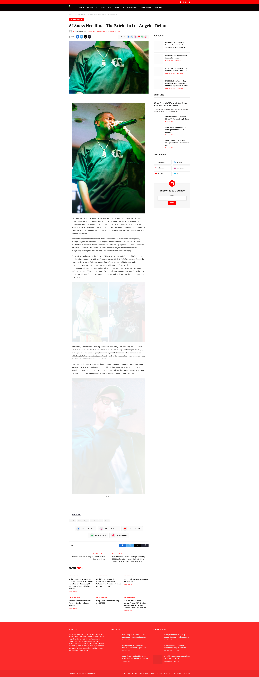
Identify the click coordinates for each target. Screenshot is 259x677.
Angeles (72, 521)
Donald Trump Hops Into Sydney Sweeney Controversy (177, 657)
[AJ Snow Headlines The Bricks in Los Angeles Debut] (109, 67)
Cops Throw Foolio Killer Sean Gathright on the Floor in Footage (176, 129)
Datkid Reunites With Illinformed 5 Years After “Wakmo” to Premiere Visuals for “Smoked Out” (108, 582)
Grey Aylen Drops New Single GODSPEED (108, 601)
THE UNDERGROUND (130, 8)
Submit (172, 202)
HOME (81, 8)
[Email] (62, 114)
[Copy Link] (89, 37)
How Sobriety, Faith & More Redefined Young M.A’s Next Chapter (175, 646)
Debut (86, 521)
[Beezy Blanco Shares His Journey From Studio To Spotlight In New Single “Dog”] (158, 45)
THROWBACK (146, 8)
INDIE (110, 8)
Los (101, 521)
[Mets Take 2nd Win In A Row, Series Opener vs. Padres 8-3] (158, 71)
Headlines (94, 521)
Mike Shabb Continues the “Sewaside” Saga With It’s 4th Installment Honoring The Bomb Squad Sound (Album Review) (81, 584)
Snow (107, 521)
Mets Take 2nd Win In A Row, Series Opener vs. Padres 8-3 (176, 69)
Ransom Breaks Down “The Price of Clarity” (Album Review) (80, 602)
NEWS (117, 8)
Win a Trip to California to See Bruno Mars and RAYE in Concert (170, 104)
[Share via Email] (85, 37)
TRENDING (158, 8)
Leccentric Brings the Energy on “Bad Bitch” (136, 580)
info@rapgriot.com (80, 31)
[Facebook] (62, 103)
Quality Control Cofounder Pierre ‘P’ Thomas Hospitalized (177, 117)
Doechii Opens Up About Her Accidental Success (176, 56)
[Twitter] (62, 109)
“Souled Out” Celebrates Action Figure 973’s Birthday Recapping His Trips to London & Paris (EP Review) (135, 604)
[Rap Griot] (71, 7)
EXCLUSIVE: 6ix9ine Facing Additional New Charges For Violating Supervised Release (176, 83)
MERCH (90, 8)
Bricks (80, 521)
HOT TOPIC (100, 8)
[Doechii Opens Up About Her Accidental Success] (158, 59)
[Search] (189, 2)
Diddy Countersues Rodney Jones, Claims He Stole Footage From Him (176, 636)
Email (172, 195)
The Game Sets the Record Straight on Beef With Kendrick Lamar (177, 142)
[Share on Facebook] (77, 37)
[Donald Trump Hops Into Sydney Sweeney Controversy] (157, 659)
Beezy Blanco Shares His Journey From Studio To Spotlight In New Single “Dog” (176, 44)
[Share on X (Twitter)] (81, 37)
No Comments (101, 31)
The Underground (76, 19)
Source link (76, 514)
